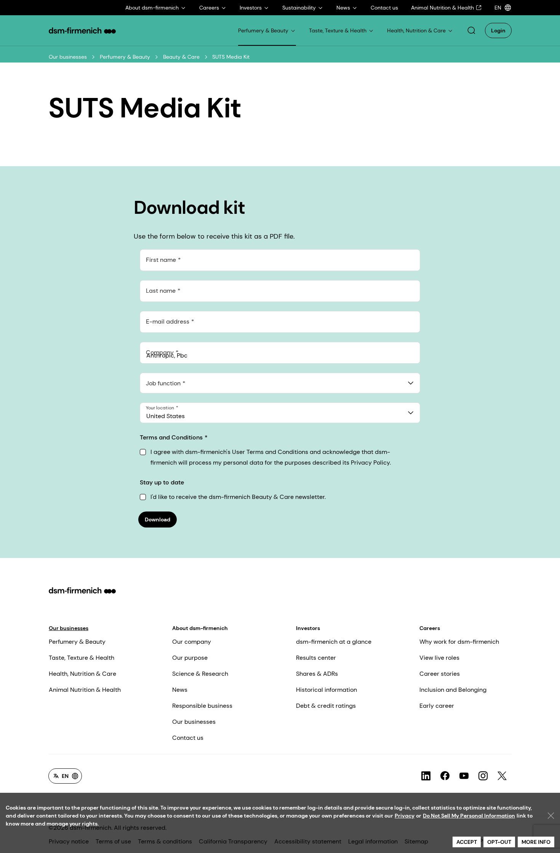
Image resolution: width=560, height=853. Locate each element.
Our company (191, 642)
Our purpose (190, 658)
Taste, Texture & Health (81, 658)
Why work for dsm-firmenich (459, 642)
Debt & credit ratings (326, 706)
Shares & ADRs (317, 674)
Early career (436, 706)
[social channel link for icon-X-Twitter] (502, 776)
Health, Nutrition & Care (82, 674)
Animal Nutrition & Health (85, 690)
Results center (316, 658)
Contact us (187, 738)
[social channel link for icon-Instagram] (483, 776)
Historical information (326, 690)
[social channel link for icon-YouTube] (464, 776)
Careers (429, 628)
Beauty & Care (181, 56)
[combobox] (280, 383)
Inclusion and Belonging (452, 690)
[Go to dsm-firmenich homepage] (82, 30)
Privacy (404, 815)
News (179, 690)
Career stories (439, 674)
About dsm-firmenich (200, 628)
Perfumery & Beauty (125, 56)
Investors (308, 628)
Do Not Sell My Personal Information (469, 815)
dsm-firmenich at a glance (333, 642)
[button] (471, 30)
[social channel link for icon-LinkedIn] (425, 776)
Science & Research (200, 674)
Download (157, 519)
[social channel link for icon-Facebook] (444, 776)
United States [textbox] (165, 416)
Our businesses (68, 56)
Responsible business (202, 706)
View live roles (439, 658)
